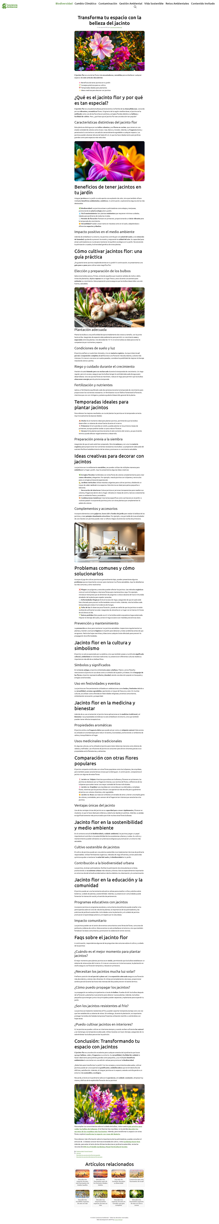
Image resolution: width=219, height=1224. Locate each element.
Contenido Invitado (203, 3)
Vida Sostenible (154, 3)
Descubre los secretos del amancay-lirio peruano (89, 1157)
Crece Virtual (118, 1219)
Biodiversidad (64, 3)
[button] (135, 6)
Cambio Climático (85, 3)
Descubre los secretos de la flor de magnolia (88, 1155)
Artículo (78, 1153)
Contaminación (107, 3)
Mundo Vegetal (88, 1151)
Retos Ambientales (177, 3)
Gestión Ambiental (130, 3)
